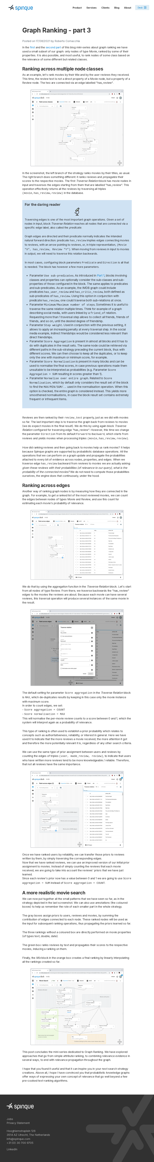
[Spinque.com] (20, 7)
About (127, 7)
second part (53, 47)
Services (91, 7)
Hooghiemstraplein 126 (21, 1130)
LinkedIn (12, 1149)
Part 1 (100, 275)
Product (77, 7)
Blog (116, 7)
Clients (105, 7)
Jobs (10, 1119)
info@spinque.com (18, 1138)
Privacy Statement (18, 1123)
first (32, 47)
